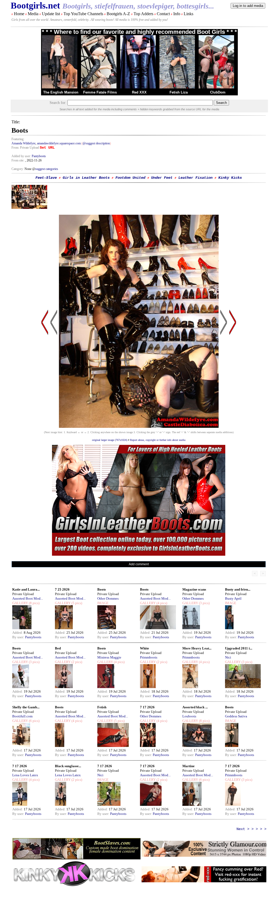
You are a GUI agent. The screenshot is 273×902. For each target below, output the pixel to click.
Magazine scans (194, 589)
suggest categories (46, 169)
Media (33, 13)
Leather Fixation (195, 178)
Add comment (139, 564)
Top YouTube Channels (83, 13)
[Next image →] (139, 426)
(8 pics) (33, 603)
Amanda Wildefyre (23, 143)
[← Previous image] (54, 373)
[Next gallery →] (233, 373)
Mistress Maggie (109, 657)
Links (188, 13)
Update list (51, 13)
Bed (58, 648)
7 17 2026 (147, 707)
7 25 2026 (62, 589)
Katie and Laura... (26, 589)
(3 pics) (204, 603)
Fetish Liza (179, 92)
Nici (228, 657)
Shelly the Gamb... (25, 707)
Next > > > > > (251, 829)
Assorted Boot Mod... (27, 598)
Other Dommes (108, 598)
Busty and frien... (237, 589)
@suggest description (96, 143)
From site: (17, 160)
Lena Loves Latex (25, 775)
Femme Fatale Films (100, 92)
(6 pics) (33, 721)
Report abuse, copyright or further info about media (157, 439)
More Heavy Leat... (196, 648)
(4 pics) (161, 603)
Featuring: (17, 139)
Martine (188, 766)
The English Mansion (60, 92)
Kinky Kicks (230, 178)
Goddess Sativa (236, 716)
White (144, 648)
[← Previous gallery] (45, 373)
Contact (163, 13)
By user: (18, 637)
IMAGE (103, 603)
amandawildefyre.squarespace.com (59, 143)
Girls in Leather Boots (86, 178)
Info (176, 13)
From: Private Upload (25, 147)
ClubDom (218, 92)
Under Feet (161, 178)
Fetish (101, 707)
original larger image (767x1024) (109, 439)
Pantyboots (39, 156)
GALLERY (20, 603)
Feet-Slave (46, 178)
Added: (18, 633)
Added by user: (21, 156)
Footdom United (130, 178)
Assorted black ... (195, 707)
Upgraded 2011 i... (238, 648)
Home (19, 13)
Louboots (189, 716)
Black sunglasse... (68, 766)
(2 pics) (76, 662)
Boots (101, 589)
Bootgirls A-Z (118, 13)
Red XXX (139, 92)
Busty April (233, 598)
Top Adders (143, 13)
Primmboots (148, 657)
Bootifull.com (22, 716)
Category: (18, 169)
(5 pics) (76, 603)
